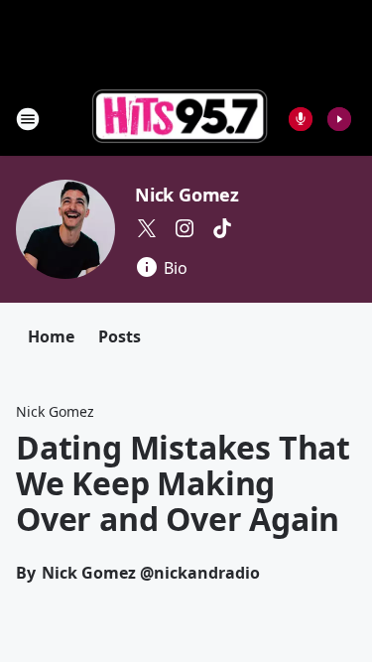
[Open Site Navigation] (28, 119)
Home (51, 336)
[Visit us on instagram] (184, 228)
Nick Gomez (187, 194)
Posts (119, 336)
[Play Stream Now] (339, 119)
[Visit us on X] (147, 228)
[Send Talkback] (300, 119)
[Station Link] (179, 118)
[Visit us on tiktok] (222, 228)
